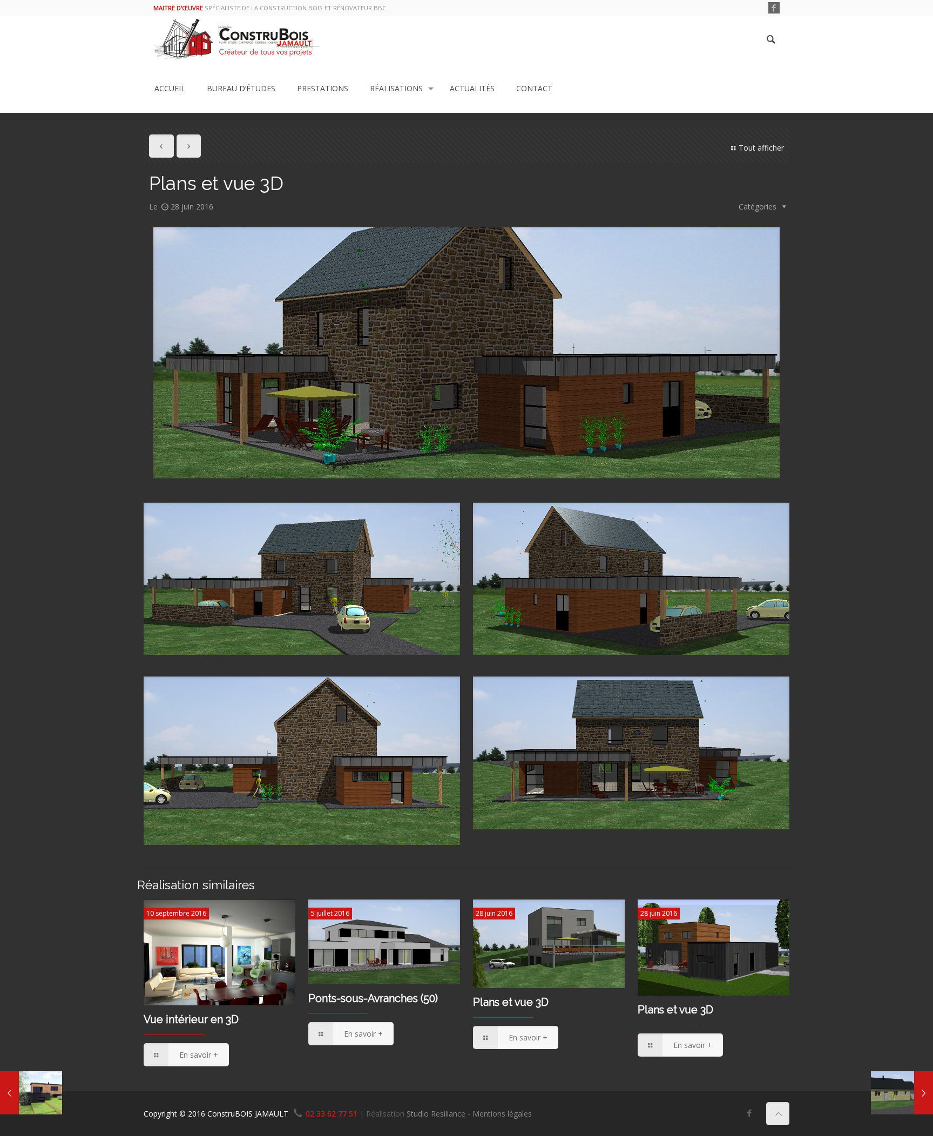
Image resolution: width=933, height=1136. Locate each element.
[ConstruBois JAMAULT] (237, 40)
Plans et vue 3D (511, 1002)
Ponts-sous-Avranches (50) (373, 998)
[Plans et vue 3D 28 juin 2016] (31, 1092)
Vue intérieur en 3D (191, 1019)
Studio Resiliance (436, 1113)
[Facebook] (774, 7)
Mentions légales (502, 1113)
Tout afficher (761, 148)
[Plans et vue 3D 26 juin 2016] (902, 1092)
